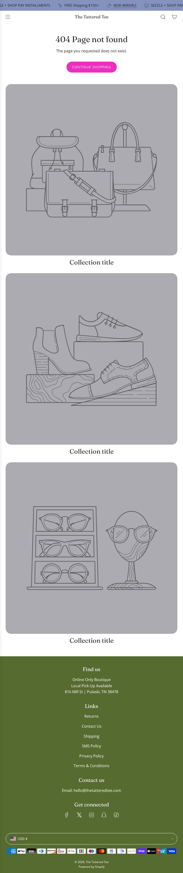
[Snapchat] (104, 815)
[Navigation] (7, 17)
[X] (79, 815)
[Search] (163, 17)
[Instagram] (91, 815)
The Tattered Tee (91, 17)
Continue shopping (91, 67)
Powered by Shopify (92, 867)
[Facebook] (66, 815)
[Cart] (174, 17)
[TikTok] (116, 815)
